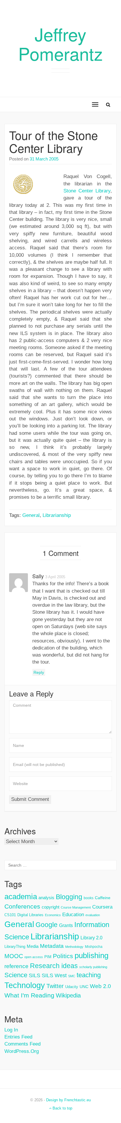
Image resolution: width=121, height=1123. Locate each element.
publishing (91, 955)
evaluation (92, 915)
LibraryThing (14, 946)
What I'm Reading (29, 995)
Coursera (102, 907)
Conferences (22, 906)
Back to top (61, 1108)
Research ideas (54, 966)
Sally (38, 576)
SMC (71, 976)
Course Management (76, 907)
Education (73, 914)
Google (47, 924)
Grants (66, 925)
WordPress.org (21, 1051)
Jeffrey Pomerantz (60, 43)
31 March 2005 (44, 158)
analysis (46, 897)
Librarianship (57, 515)
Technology (24, 985)
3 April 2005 (55, 577)
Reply (38, 672)
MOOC (13, 956)
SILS (34, 975)
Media (32, 946)
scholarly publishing (93, 967)
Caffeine (102, 897)
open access (33, 957)
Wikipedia (68, 995)
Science (15, 975)
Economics (53, 915)
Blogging (69, 897)
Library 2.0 (91, 937)
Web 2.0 (100, 986)
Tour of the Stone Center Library (53, 141)
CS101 (10, 915)
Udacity (71, 987)
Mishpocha (93, 947)
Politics (63, 956)
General (31, 515)
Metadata (52, 946)
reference (16, 966)
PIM (47, 957)
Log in (11, 1030)
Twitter (55, 986)
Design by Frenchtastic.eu (68, 1100)
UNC (84, 986)
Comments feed (22, 1044)
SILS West (54, 975)
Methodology (74, 946)
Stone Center (78, 191)
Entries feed (18, 1037)
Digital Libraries (30, 915)
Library (102, 191)
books (88, 898)
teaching (89, 975)
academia (20, 896)
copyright (50, 906)
